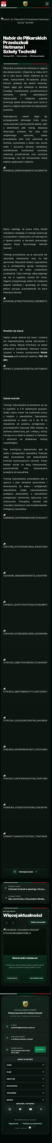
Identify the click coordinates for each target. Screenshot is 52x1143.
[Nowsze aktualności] (6, 923)
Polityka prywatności (32, 1123)
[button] (25, 196)
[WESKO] (32, 1128)
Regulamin (13, 1123)
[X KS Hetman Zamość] (41, 1109)
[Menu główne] (47, 4)
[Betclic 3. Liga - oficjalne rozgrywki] (5, 4)
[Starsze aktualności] (13, 923)
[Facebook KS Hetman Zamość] (20, 1109)
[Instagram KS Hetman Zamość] (9, 1109)
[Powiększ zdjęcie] (25, 33)
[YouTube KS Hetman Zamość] (30, 1109)
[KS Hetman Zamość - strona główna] (25, 4)
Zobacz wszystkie (38, 922)
